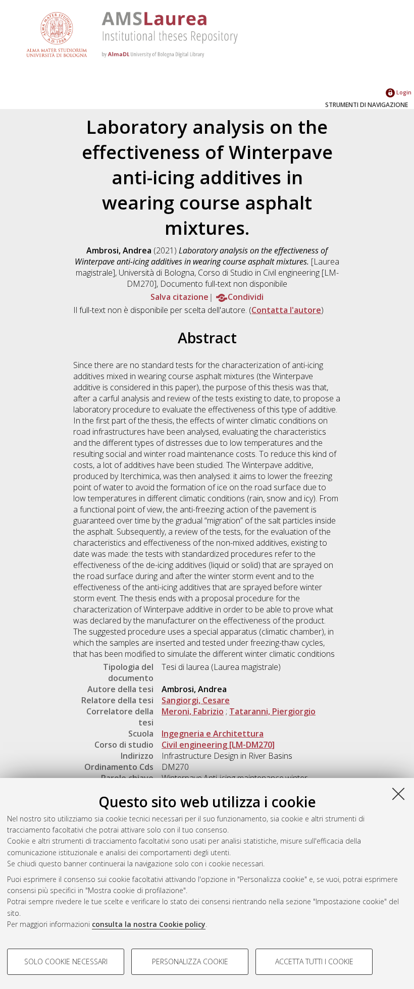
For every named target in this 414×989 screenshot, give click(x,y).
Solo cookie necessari (66, 961)
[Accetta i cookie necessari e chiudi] (398, 794)
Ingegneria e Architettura (213, 733)
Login (403, 92)
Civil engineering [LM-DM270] (218, 744)
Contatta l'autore (286, 310)
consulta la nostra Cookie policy (148, 924)
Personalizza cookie (190, 961)
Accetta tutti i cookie (314, 961)
